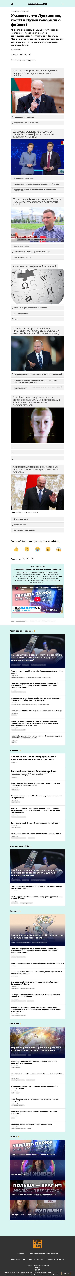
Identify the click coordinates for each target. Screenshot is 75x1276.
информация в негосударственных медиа (32, 252)
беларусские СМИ (16, 664)
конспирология (46, 677)
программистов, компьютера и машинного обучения (36, 184)
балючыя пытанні (16, 827)
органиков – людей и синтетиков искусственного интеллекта (35, 190)
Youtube (28, 1259)
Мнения (14, 750)
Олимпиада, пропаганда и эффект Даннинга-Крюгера (37, 569)
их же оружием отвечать (24, 530)
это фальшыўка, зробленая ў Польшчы (30, 308)
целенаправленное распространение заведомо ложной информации (38, 375)
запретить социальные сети (26, 123)
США (13, 1092)
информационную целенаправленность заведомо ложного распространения (35, 381)
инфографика (25, 664)
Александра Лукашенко (24, 178)
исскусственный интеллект (23, 942)
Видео (13, 1136)
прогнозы (14, 715)
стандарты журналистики (26, 903)
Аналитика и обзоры (21, 631)
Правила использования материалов (43, 1253)
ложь (16, 319)
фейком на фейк (21, 519)
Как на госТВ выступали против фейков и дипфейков (35, 541)
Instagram (51, 1259)
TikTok (61, 1259)
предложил (31, 33)
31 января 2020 (16, 49)
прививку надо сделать (24, 117)
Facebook (16, 1259)
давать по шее (20, 525)
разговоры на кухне (22, 257)
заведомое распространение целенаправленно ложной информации (38, 388)
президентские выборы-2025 (19, 691)
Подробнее (55, 1274)
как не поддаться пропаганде (38, 664)
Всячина (14, 1023)
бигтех (13, 942)
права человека (15, 789)
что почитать (31, 838)
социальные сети (21, 246)
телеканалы (30, 1001)
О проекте (21, 1253)
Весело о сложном (20, 11)
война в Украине (16, 802)
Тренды (14, 911)
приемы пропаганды (44, 704)
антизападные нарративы (18, 677)
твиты (29, 1055)
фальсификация (21, 313)
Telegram (39, 1259)
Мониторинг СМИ (19, 846)
